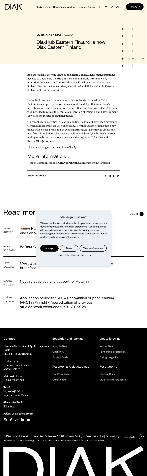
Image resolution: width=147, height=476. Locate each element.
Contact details (11, 361)
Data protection (95, 436)
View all (134, 214)
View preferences (93, 248)
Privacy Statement (81, 255)
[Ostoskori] (106, 7)
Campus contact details (16, 365)
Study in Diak (43, 7)
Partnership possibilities (113, 351)
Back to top (131, 437)
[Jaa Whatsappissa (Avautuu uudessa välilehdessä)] (114, 175)
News (58, 34)
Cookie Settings (75, 436)
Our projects (59, 379)
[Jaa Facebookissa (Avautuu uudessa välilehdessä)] (106, 175)
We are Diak (106, 346)
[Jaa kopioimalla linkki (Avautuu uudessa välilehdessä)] (118, 175)
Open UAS (58, 351)
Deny (69, 248)
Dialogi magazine (109, 357)
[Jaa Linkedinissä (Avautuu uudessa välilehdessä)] (110, 175)
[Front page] (13, 6)
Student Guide (87, 7)
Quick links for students (113, 379)
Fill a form (9, 406)
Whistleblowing (25, 440)
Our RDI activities (61, 374)
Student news (44, 34)
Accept (49, 248)
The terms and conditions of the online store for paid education (70, 440)
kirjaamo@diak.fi (13, 391)
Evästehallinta (62, 255)
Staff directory (11, 369)
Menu (134, 6)
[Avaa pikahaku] (111, 7)
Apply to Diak (59, 346)
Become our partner (64, 7)
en (117, 7)
